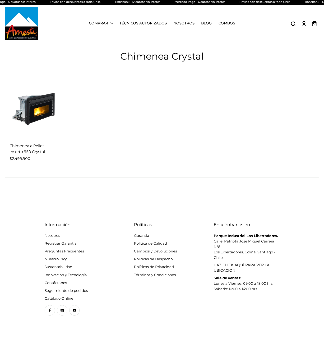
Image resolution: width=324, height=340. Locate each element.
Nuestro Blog (56, 259)
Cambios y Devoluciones (155, 251)
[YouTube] (74, 310)
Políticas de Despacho (153, 259)
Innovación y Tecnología (66, 275)
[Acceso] (303, 23)
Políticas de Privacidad (154, 267)
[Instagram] (62, 310)
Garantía (141, 235)
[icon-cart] (314, 23)
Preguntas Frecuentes (64, 251)
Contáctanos (56, 282)
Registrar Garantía (61, 243)
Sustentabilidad (58, 267)
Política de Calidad (150, 243)
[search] (293, 23)
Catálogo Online (59, 298)
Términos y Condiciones (155, 275)
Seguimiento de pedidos (66, 290)
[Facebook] (50, 310)
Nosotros (52, 235)
